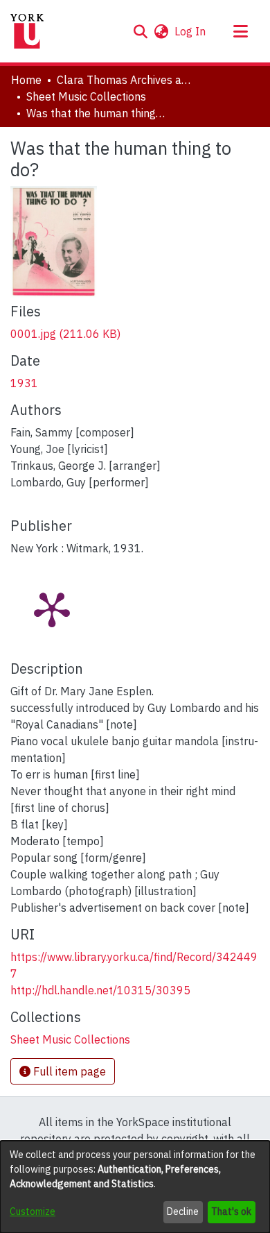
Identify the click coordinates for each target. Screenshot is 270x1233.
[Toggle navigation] (240, 31)
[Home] (27, 31)
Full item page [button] (68, 1071)
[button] (140, 31)
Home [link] (26, 80)
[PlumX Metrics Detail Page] (51, 608)
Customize (32, 1211)
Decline (183, 1211)
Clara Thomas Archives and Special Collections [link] (126, 80)
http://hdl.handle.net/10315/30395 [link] (100, 990)
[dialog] (135, 1187)
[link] (65, 334)
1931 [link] (24, 383)
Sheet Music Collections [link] (86, 96)
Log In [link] (190, 31)
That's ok (231, 1211)
